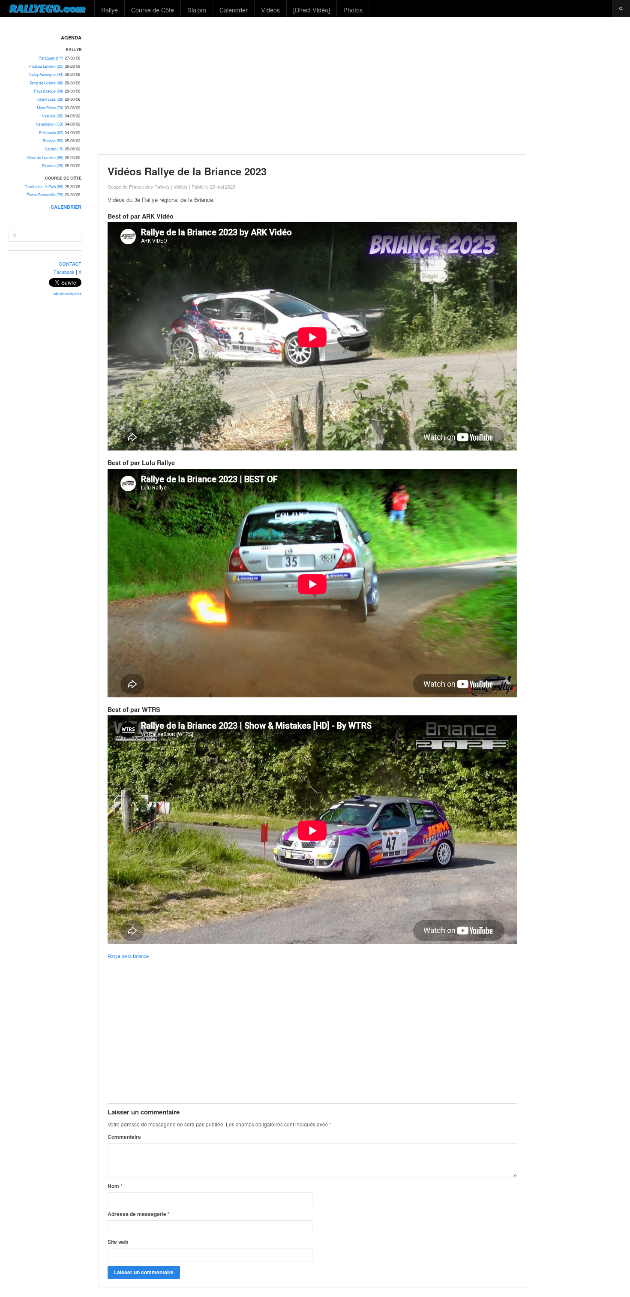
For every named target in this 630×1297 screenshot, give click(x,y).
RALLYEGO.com (47, 8)
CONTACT (70, 263)
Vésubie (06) (52, 116)
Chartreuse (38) (50, 99)
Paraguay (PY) (51, 58)
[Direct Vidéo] (311, 9)
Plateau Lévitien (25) (46, 66)
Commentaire (124, 1137)
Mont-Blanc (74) (50, 108)
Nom (115, 1186)
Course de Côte (152, 9)
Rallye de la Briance (128, 955)
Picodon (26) (52, 165)
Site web (118, 1242)
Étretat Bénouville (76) (45, 195)
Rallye (109, 9)
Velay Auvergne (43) (46, 74)
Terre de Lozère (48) (46, 83)
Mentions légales (67, 294)
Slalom (196, 9)
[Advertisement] (360, 86)
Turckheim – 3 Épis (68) (44, 186)
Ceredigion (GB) (49, 124)
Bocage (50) (53, 141)
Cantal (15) (54, 149)
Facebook (64, 271)
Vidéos (270, 9)
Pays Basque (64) (48, 91)
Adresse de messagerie (139, 1214)
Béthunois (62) (51, 132)
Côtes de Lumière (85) (45, 157)
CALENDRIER (66, 207)
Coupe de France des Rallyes (139, 186)
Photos (353, 9)
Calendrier (233, 9)
